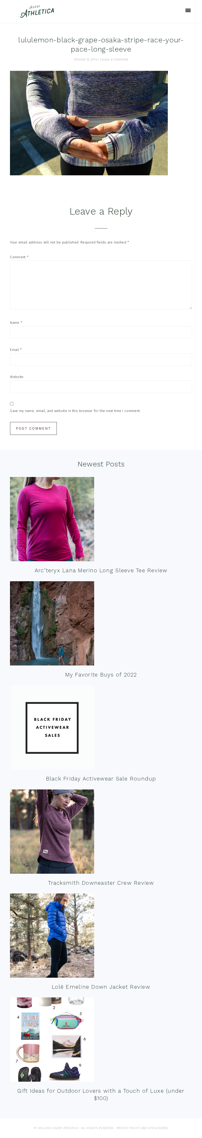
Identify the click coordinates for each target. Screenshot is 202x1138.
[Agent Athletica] (38, 15)
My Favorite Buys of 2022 (101, 674)
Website (16, 377)
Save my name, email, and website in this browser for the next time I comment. (75, 411)
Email (16, 349)
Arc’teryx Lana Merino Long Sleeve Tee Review (101, 570)
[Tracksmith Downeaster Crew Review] (52, 832)
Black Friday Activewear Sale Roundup (101, 778)
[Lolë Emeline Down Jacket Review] (52, 936)
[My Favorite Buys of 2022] (52, 624)
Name (16, 322)
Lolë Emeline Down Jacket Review (101, 986)
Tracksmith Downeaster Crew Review (101, 882)
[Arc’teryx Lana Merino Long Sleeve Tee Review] (52, 520)
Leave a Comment (114, 59)
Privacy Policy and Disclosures (142, 1128)
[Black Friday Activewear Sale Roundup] (52, 728)
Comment (19, 257)
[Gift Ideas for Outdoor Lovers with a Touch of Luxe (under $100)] (52, 1040)
